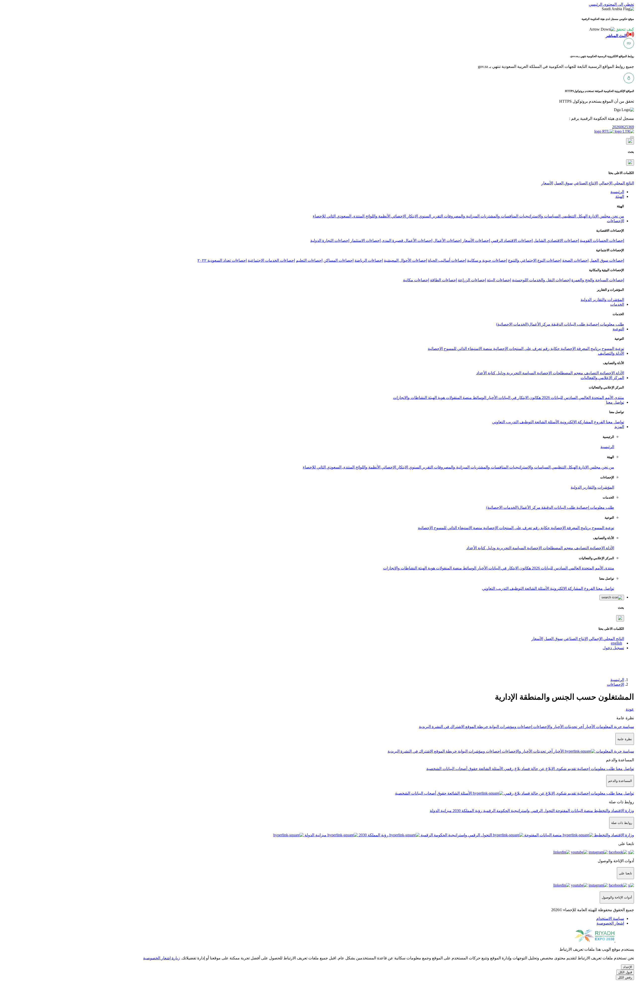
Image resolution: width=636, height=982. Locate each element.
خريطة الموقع (476, 727)
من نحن (617, 216)
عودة (630, 709)
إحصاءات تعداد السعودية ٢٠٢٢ (222, 260)
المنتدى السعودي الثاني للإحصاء (338, 216)
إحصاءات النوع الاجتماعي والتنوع (534, 260)
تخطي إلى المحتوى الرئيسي (611, 4)
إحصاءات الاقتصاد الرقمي (512, 240)
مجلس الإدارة (599, 216)
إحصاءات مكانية (416, 280)
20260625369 (623, 127)
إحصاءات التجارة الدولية (329, 240)
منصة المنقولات (458, 397)
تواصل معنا (614, 422)
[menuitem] (610, 918)
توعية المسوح (612, 348)
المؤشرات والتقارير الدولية (602, 300)
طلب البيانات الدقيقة (567, 324)
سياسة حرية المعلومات (614, 727)
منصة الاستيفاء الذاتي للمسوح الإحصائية (460, 348)
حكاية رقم (551, 348)
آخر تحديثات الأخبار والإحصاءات (558, 727)
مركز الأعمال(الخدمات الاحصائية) (523, 324)
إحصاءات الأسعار (476, 240)
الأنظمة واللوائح (377, 216)
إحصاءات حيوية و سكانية (487, 260)
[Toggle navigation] (632, 137)
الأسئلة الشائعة (546, 422)
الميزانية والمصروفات (461, 216)
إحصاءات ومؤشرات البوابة (510, 727)
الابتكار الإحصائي (404, 216)
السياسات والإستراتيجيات (539, 216)
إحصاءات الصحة (575, 260)
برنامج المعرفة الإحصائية (580, 348)
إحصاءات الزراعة (472, 280)
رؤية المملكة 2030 (467, 811)
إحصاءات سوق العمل (607, 260)
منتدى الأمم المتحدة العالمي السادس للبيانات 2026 (582, 397)
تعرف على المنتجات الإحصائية (517, 348)
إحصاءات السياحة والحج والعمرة (597, 280)
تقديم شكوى (565, 769)
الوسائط (479, 397)
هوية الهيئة (436, 397)
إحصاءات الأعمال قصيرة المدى (407, 240)
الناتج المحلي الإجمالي (616, 183)
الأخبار (491, 397)
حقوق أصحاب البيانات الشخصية (452, 769)
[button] (611, 29)
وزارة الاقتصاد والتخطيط (613, 811)
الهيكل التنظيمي (574, 216)
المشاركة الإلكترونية (576, 422)
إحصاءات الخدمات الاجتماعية (271, 260)
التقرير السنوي (430, 216)
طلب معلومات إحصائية (604, 324)
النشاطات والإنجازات (410, 397)
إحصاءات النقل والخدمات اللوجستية (541, 280)
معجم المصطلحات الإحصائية (559, 373)
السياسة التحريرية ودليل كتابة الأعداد (506, 373)
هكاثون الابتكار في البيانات (519, 397)
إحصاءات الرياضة (369, 260)
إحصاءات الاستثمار (365, 240)
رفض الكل (625, 977)
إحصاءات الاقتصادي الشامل (556, 240)
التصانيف (591, 373)
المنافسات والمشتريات (498, 216)
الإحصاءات (615, 684)
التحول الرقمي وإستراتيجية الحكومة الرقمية (518, 811)
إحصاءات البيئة (499, 280)
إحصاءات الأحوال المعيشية (405, 260)
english (616, 643)
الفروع (599, 422)
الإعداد (627, 967)
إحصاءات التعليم (309, 260)
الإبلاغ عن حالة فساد (537, 769)
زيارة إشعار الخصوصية (161, 958)
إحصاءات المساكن (338, 260)
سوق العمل (563, 183)
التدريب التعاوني (505, 422)
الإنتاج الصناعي (586, 183)
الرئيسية (607, 447)
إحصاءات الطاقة (443, 280)
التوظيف (526, 422)
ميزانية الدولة (441, 811)
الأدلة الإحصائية (611, 373)
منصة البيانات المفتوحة (574, 811)
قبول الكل (625, 972)
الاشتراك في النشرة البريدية (441, 727)
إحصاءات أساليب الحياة (447, 260)
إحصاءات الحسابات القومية (602, 240)
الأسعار (547, 183)
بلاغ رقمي (511, 769)
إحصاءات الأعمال (447, 240)
